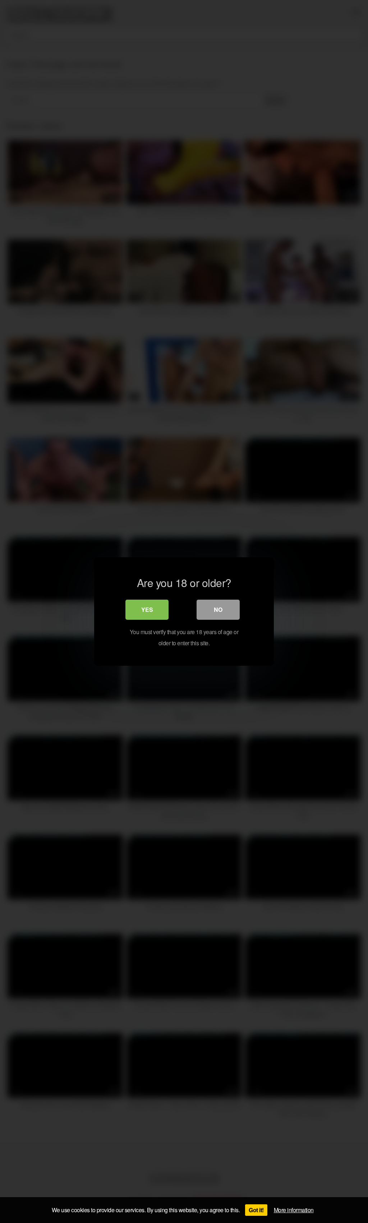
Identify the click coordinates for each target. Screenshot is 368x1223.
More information (294, 1210)
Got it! (256, 1210)
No (218, 609)
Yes (147, 609)
